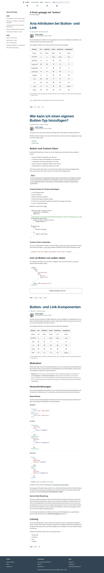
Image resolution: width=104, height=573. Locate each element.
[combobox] (61, 2)
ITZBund (71, 564)
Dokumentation (35, 2)
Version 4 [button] (47, 2)
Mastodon (40, 566)
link (42, 107)
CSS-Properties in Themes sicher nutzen (15, 18)
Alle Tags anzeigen (34, 14)
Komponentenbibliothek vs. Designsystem (15, 45)
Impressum (9, 566)
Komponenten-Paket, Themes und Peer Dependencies (15, 26)
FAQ (39, 564)
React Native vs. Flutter (11, 40)
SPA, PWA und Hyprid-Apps (12, 47)
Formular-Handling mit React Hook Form (15, 29)
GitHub (70, 562)
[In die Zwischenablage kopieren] (80, 210)
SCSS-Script (35, 143)
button (38, 107)
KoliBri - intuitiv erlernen (11, 37)
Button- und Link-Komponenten (55, 307)
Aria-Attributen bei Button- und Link (14, 31)
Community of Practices (43, 562)
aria (35, 107)
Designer (34, 141)
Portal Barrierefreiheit (74, 566)
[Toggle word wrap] (77, 210)
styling (40, 297)
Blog (41, 2)
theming (36, 297)
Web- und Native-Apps (11, 42)
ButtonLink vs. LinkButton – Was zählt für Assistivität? (15, 21)
